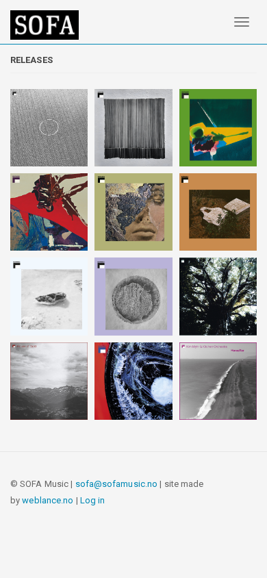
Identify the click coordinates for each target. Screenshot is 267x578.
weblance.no (47, 500)
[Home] (44, 25)
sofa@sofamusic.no (116, 484)
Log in (92, 500)
